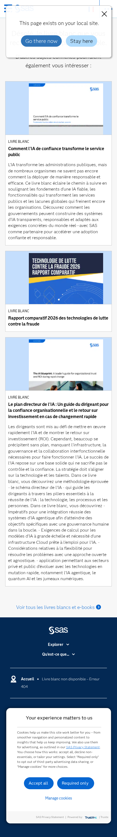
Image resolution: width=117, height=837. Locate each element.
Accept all (38, 783)
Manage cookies (58, 798)
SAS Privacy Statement (83, 747)
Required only (75, 783)
